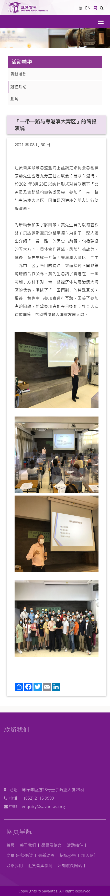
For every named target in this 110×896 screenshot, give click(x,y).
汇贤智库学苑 (40, 865)
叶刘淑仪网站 (70, 865)
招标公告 (68, 855)
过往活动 (18, 86)
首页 (10, 845)
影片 (14, 99)
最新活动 (18, 74)
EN (88, 8)
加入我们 (89, 855)
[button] (102, 8)
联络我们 (14, 865)
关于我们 (28, 845)
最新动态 (46, 855)
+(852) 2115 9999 (38, 798)
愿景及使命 (51, 845)
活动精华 (75, 845)
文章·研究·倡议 (19, 855)
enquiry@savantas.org (43, 806)
